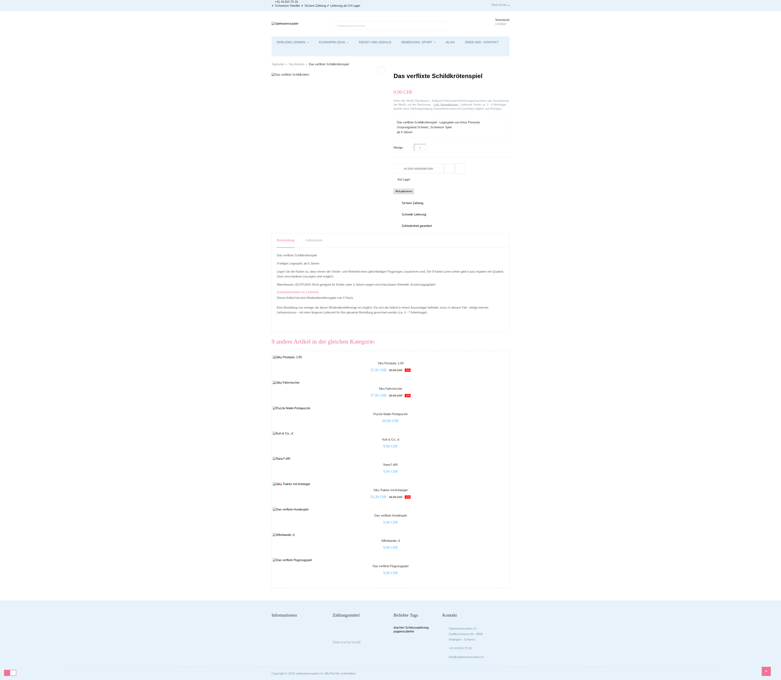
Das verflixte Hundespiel (390, 515)
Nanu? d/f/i (390, 464)
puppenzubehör (404, 631)
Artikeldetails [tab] (313, 240)
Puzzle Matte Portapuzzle (390, 414)
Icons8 (355, 642)
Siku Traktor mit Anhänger (390, 490)
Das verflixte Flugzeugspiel (390, 566)
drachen (399, 627)
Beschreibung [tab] (286, 240)
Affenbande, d (390, 540)
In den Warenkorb (418, 168)
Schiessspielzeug (417, 627)
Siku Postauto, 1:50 (391, 363)
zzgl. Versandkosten (446, 104)
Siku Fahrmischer (390, 388)
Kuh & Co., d (390, 439)
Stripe (336, 642)
